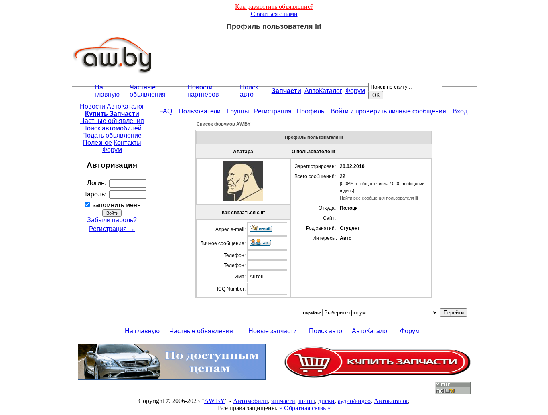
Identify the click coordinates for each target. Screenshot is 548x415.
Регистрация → (112, 228)
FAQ (165, 111)
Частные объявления (148, 91)
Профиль (310, 111)
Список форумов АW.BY (223, 123)
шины (306, 400)
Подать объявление (112, 135)
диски (326, 400)
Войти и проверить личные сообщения (388, 111)
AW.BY (214, 400)
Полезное (97, 142)
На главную (107, 91)
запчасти (283, 400)
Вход (460, 111)
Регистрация (273, 111)
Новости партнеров (203, 91)
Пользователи (200, 111)
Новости (92, 106)
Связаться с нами (274, 13)
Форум (355, 90)
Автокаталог (391, 400)
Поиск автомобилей (112, 128)
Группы (238, 111)
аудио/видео (354, 400)
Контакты (127, 142)
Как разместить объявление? (274, 6)
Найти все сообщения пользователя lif (379, 198)
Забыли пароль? (112, 220)
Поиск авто (249, 91)
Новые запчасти (272, 331)
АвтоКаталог (323, 90)
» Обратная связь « (305, 408)
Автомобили (250, 400)
